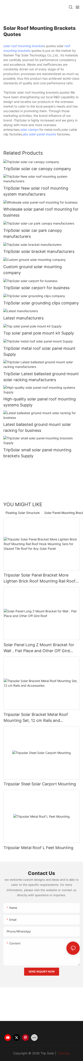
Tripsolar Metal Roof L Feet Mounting (38, 847)
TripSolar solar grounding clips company (41, 303)
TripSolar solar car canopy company (37, 168)
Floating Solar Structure (23, 513)
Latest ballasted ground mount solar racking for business (37, 427)
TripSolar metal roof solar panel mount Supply (39, 351)
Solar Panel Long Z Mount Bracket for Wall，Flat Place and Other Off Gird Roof (39, 648)
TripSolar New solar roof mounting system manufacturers (35, 191)
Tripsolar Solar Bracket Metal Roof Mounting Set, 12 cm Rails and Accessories (36, 717)
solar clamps (29, 129)
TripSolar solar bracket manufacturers (38, 251)
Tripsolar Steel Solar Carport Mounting (40, 784)
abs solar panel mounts (39, 134)
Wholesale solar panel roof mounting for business (41, 212)
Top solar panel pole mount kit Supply (38, 333)
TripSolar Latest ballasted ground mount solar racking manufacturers (41, 376)
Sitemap (63, 1053)
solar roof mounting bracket (23, 46)
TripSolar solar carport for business (36, 287)
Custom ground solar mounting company (32, 269)
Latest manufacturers (23, 318)
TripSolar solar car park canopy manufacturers (32, 233)
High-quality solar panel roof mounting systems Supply (39, 402)
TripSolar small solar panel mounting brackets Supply (37, 453)
